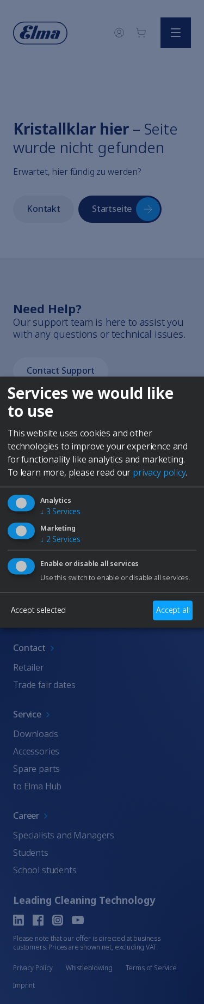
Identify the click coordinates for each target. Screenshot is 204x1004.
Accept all (172, 610)
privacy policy (159, 472)
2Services (60, 539)
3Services (60, 511)
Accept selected (38, 610)
